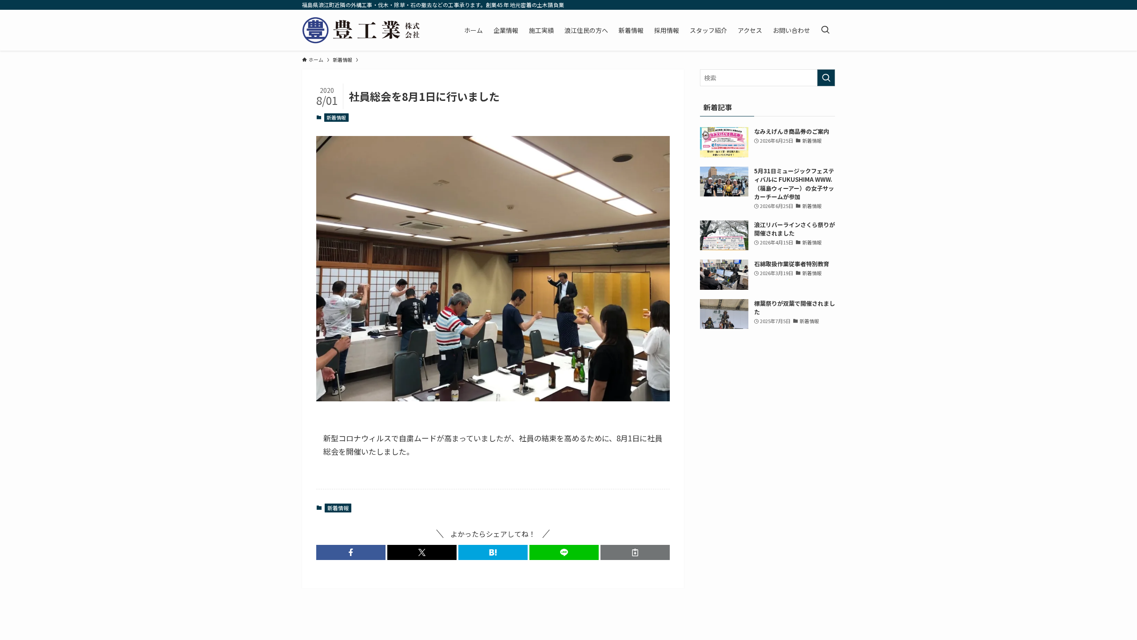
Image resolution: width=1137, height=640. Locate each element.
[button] (351, 552)
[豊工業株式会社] (361, 30)
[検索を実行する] (826, 77)
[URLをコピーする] (635, 552)
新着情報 (336, 117)
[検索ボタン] (825, 30)
